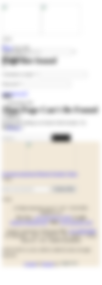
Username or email (19, 74)
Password (11, 84)
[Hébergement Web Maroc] (69, 264)
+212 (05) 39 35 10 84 (53, 217)
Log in (11, 115)
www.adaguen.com (76, 222)
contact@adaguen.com (29, 222)
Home (7, 47)
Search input (12, 51)
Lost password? (15, 93)
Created (30, 264)
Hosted (48, 264)
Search (61, 137)
